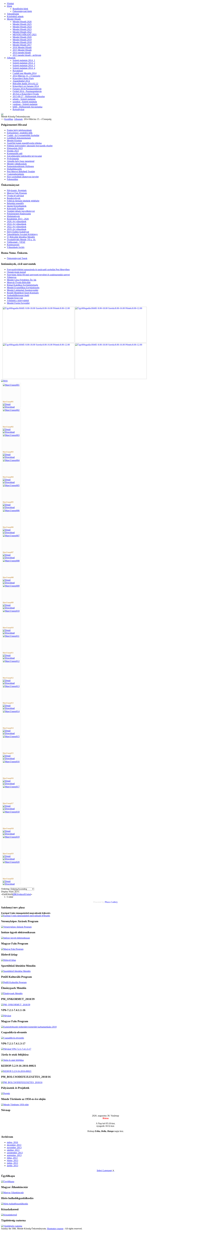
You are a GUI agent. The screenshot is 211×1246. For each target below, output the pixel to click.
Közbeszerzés (13, 244)
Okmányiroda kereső (16, 272)
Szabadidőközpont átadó (18, 295)
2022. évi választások (16, 226)
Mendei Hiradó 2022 (22, 32)
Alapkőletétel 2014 (21, 81)
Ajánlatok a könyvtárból (18, 300)
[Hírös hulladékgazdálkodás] (14, 1204)
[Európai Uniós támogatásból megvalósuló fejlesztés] (25, 915)
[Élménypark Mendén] (12, 993)
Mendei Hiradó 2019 (22, 39)
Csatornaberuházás (15, 174)
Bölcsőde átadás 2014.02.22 (25, 83)
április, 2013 (12, 1165)
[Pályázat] (6, 1015)
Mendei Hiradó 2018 (22, 42)
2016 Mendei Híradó (22, 47)
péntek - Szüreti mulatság (24, 99)
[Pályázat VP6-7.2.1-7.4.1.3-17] (16, 1049)
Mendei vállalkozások (17, 164)
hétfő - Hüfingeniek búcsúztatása (27, 107)
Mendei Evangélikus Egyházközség (23, 287)
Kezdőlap (8, 119)
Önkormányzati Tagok (17, 258)
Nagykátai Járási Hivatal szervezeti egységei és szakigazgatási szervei (38, 274)
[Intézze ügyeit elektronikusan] (15, 938)
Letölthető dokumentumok (19, 138)
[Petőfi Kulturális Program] (14, 982)
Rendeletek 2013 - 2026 (18, 219)
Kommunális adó (14, 153)
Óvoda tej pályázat (15, 195)
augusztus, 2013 (14, 1155)
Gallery (114, 902)
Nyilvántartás (13, 158)
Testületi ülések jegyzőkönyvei (21, 211)
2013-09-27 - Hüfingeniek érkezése (29, 96)
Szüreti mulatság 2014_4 (24, 68)
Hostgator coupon (55, 1228)
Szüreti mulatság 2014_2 (24, 63)
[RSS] (4, 381)
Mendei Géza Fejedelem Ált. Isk (21, 280)
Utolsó (28, 894)
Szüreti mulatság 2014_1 (24, 60)
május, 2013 (12, 1163)
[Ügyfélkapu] (7, 1181)
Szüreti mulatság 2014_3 (24, 65)
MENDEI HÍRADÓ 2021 (25, 34)
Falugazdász (12, 179)
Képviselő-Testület (15, 208)
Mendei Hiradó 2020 (22, 37)
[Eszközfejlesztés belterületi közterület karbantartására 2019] (29, 1027)
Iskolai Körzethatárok (16, 206)
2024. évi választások (16, 224)
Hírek (9, 6)
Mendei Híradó (14, 19)
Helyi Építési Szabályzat (18, 232)
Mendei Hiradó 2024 (22, 27)
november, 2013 (14, 1147)
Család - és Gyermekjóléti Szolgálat (23, 135)
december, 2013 (14, 1145)
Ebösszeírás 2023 (15, 148)
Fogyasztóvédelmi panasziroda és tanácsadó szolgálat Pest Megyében (38, 269)
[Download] (9, 407)
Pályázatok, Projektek (17, 190)
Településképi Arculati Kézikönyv (22, 234)
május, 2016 (12, 1142)
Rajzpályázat (18, 109)
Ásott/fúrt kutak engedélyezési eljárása (24, 143)
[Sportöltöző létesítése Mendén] (16, 971)
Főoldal (10, 3)
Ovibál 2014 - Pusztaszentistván (27, 91)
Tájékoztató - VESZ (16, 242)
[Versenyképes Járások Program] (16, 927)
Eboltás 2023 (13, 151)
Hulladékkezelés (14, 169)
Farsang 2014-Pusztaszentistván (27, 89)
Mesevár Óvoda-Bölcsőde (19, 282)
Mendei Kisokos (14, 140)
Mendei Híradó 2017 (22, 45)
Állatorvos (11, 277)
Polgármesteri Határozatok (19, 213)
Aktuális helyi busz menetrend (20, 161)
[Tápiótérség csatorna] (11, 1226)
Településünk (13, 14)
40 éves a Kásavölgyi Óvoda (26, 94)
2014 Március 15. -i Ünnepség (26, 76)
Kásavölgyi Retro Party (23, 78)
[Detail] (6, 404)
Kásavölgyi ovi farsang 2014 (26, 86)
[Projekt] (5, 1093)
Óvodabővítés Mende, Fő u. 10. (21, 239)
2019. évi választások (16, 229)
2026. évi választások (16, 221)
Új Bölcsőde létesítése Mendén (21, 237)
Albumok (11, 58)
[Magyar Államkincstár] (12, 1192)
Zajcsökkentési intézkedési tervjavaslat (24, 156)
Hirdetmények (13, 216)
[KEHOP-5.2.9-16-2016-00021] (16, 1071)
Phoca (107, 902)
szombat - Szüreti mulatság (25, 101)
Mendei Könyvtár (15, 298)
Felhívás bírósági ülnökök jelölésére (23, 201)
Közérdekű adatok (15, 16)
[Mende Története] (15, 1104)
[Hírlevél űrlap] (8, 960)
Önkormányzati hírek (22, 11)
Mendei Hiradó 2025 (22, 24)
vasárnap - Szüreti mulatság (25, 104)
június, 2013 (12, 1160)
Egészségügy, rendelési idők (19, 133)
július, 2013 (12, 1158)
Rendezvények (13, 198)
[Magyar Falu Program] (12, 949)
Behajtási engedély (15, 203)
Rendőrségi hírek (20, 8)
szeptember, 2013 (15, 1152)
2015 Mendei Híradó (22, 50)
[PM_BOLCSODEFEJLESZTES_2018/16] (21, 1082)
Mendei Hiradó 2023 (22, 29)
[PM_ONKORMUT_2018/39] (15, 1004)
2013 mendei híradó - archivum (27, 55)
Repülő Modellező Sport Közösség (23, 293)
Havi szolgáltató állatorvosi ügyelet (23, 176)
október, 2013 (13, 1150)
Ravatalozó (18, 70)
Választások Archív (16, 247)
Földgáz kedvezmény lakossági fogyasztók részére (30, 145)
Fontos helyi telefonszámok (19, 130)
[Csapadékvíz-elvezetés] (12, 1038)
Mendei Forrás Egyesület (18, 303)
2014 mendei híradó (22, 52)
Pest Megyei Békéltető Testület (21, 171)
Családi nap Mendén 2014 (24, 73)
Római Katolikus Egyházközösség (22, 285)
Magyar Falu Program (17, 193)
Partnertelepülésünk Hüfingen (20, 166)
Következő (20, 894)
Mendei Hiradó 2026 (22, 21)
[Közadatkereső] (9, 1215)
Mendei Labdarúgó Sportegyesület (22, 290)
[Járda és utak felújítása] (12, 1060)
